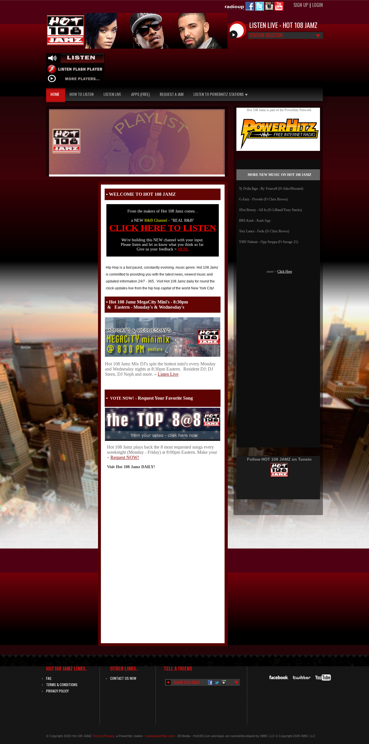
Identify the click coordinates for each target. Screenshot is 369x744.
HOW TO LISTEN (81, 94)
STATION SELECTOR (266, 36)
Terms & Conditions (62, 684)
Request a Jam (171, 94)
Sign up (300, 4)
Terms (97, 736)
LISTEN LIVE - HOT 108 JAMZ (283, 25)
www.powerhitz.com (160, 736)
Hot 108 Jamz (65, 30)
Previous (52, 140)
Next (222, 140)
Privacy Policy (57, 690)
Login (317, 4)
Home (54, 94)
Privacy (109, 736)
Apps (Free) (140, 94)
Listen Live (112, 94)
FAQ (48, 678)
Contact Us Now (123, 678)
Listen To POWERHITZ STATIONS (218, 94)
